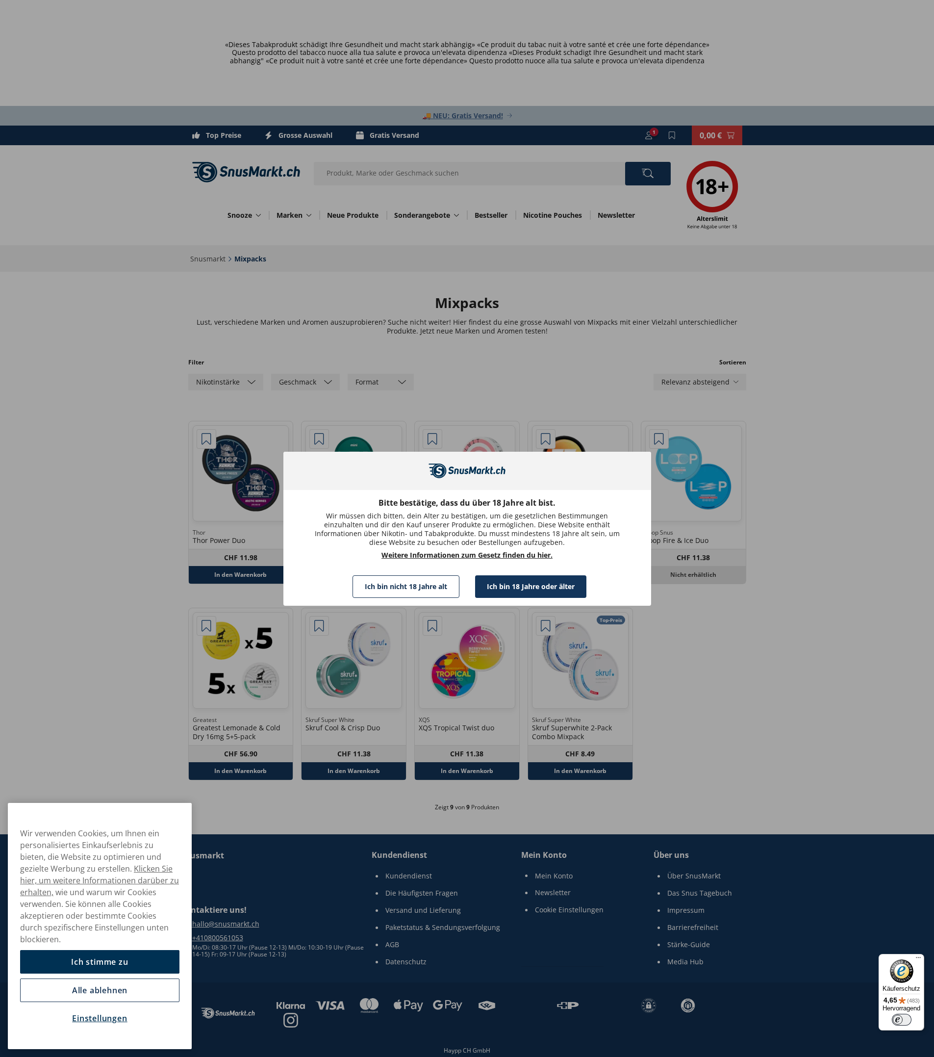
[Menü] (918, 960)
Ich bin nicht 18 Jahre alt (406, 586)
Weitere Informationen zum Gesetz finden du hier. (467, 555)
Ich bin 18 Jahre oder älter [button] (531, 586)
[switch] (901, 1020)
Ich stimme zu (99, 961)
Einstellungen (99, 1018)
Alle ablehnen (99, 990)
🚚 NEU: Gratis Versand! (463, 115)
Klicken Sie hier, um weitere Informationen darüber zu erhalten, (99, 880)
